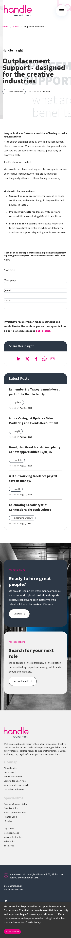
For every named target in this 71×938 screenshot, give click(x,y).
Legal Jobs (9, 828)
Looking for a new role (15, 781)
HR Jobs (8, 821)
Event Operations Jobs (15, 812)
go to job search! (21, 681)
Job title (9, 270)
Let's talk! (18, 613)
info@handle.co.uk (13, 886)
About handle (10, 768)
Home (5, 26)
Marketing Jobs (11, 833)
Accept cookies (12, 931)
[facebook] (36, 359)
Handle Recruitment (13, 776)
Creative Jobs (11, 808)
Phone (7, 300)
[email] (52, 359)
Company (10, 280)
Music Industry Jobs (13, 837)
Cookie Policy (33, 922)
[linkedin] (18, 359)
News (16, 26)
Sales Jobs (9, 841)
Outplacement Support (35, 26)
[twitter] (27, 359)
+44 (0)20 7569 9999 (13, 889)
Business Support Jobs (15, 804)
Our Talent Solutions (14, 789)
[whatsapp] (44, 359)
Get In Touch (10, 772)
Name (7, 260)
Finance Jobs (10, 817)
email (7, 290)
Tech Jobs (9, 845)
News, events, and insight (16, 785)
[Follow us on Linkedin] (6, 901)
